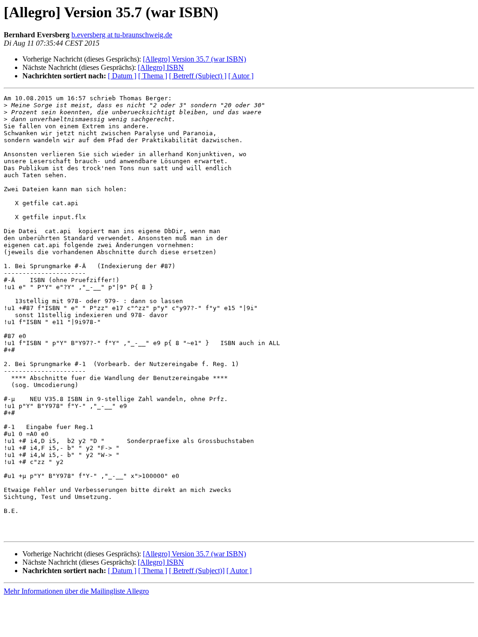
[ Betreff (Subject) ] (197, 76)
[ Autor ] (240, 76)
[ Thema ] (152, 76)
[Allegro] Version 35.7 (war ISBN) (194, 59)
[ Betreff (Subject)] (197, 571)
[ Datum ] (122, 76)
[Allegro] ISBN (161, 67)
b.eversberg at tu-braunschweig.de (121, 35)
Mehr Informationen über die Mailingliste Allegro (76, 591)
